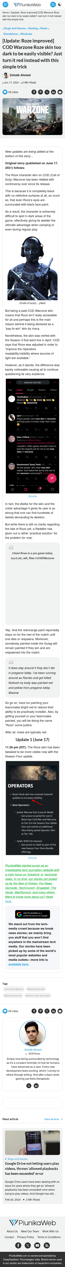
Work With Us (50, 1231)
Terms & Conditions (48, 1237)
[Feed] (47, 1245)
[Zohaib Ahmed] (32, 1033)
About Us (12, 1231)
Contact (9, 1237)
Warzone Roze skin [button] (13, 995)
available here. (18, 964)
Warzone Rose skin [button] (36, 989)
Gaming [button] (33, 28)
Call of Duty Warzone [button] (14, 989)
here (8, 901)
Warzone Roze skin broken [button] (38, 995)
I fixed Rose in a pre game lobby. (32, 553)
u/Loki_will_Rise (24, 558)
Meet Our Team (30, 1231)
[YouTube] (37, 1245)
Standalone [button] (10, 34)
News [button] (43, 28)
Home (5, 12)
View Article (51, 1119)
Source (32, 496)
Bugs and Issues (18, 1159)
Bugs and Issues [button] (15, 28)
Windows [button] (26, 34)
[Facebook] (18, 1245)
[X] (28, 1245)
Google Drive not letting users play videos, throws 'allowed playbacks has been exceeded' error (32, 1168)
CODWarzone (45, 558)
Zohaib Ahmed (20, 75)
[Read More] (32, 1143)
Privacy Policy (25, 1237)
